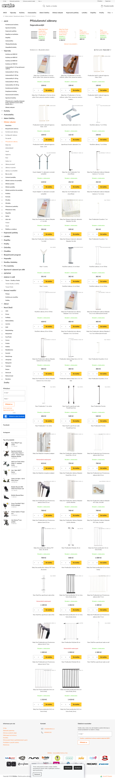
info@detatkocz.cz (49, 729)
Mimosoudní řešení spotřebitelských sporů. (15, 740)
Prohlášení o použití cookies (11, 742)
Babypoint (8, 363)
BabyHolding (9, 330)
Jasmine (7, 324)
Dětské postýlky (10, 187)
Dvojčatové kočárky (11, 91)
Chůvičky (7, 247)
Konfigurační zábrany (11, 135)
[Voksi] (69, 758)
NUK (6, 327)
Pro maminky (9, 266)
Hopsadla (7, 258)
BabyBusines (9, 350)
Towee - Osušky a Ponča (12, 280)
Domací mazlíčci (10, 290)
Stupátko (8, 213)
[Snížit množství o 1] (34, 90)
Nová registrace (7, 408)
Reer (6, 158)
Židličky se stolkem (11, 229)
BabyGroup (8, 356)
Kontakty (5, 738)
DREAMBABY (9, 148)
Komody (7, 197)
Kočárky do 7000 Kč (11, 64)
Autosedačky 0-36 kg (11, 75)
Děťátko (49, 753)
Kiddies (7, 347)
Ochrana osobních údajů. (29, 1)
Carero (7, 340)
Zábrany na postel (10, 167)
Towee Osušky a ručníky (12, 284)
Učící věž (8, 219)
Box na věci (8, 174)
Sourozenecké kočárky (12, 95)
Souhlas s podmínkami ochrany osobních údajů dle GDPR (94, 738)
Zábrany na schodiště (11, 171)
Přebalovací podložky (11, 206)
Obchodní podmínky (15, 1)
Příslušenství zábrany (11, 142)
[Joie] (81, 758)
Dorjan (7, 369)
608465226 (47, 732)
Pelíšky (7, 300)
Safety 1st (8, 161)
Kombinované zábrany (11, 132)
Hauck (7, 151)
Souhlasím (78, 768)
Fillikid (7, 223)
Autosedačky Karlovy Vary (60, 753)
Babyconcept (9, 376)
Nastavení (37, 774)
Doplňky (7, 37)
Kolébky (7, 193)
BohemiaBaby (9, 321)
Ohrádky (8, 203)
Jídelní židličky (9, 118)
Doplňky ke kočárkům (11, 34)
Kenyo (7, 314)
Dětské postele (9, 184)
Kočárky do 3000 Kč (11, 54)
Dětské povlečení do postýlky (14, 190)
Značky (6, 382)
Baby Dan (8, 145)
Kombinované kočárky (11, 25)
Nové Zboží (8, 307)
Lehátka (7, 236)
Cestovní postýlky (10, 177)
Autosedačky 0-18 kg (11, 72)
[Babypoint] (10, 758)
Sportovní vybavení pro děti (14, 269)
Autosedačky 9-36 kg (11, 82)
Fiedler (7, 343)
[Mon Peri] (93, 758)
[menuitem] (5, 12)
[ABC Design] (11, 764)
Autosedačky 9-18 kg (11, 78)
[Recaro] (92, 764)
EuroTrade (8, 337)
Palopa (7, 294)
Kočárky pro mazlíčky (11, 297)
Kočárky (7, 111)
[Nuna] (34, 758)
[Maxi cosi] (104, 764)
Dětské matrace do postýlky (13, 180)
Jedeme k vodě (9, 277)
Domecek (8, 372)
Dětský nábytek (10, 107)
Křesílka (7, 200)
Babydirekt (8, 334)
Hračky (6, 244)
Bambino (8, 379)
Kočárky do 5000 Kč (11, 61)
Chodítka (7, 251)
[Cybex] (23, 764)
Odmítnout (68, 768)
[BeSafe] (46, 758)
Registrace (107, 1)
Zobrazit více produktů (70, 44)
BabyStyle (8, 125)
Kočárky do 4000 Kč (11, 57)
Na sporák (8, 138)
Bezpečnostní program (12, 255)
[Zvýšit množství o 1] (42, 90)
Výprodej (7, 51)
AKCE (6, 21)
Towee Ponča (9, 287)
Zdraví (6, 304)
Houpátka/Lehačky (10, 47)
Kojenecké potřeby (10, 31)
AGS (6, 311)
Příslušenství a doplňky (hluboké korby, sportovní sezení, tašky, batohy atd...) (15, 102)
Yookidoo (8, 366)
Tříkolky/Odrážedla (11, 44)
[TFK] (22, 758)
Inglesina (8, 154)
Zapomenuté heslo (8, 410)
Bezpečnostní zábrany (11, 129)
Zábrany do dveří (10, 164)
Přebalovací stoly (10, 210)
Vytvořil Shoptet (107, 776)
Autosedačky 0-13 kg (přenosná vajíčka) (14, 68)
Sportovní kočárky (10, 28)
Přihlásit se (8, 404)
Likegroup (8, 360)
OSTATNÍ (7, 273)
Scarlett (7, 353)
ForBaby (7, 317)
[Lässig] (57, 758)
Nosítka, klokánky (10, 262)
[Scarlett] (105, 758)
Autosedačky (9, 41)
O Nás (4, 1)
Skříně (7, 216)
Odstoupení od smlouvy (10, 735)
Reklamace (6, 745)
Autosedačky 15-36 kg (12, 85)
